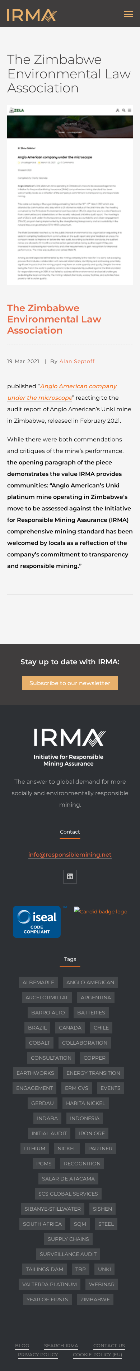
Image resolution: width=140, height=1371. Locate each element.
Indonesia (84, 1118)
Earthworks (35, 1073)
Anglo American (90, 982)
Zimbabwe (95, 1299)
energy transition (93, 1073)
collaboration (84, 1043)
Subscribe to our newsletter (70, 683)
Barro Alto (48, 1012)
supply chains (68, 1239)
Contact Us (109, 1345)
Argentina (96, 997)
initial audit (49, 1133)
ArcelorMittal (47, 997)
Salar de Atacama (68, 1178)
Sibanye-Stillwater (53, 1209)
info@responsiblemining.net (70, 854)
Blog (22, 1345)
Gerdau (42, 1103)
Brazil (37, 1027)
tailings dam (44, 1269)
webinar (102, 1284)
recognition (82, 1163)
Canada (70, 1027)
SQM (80, 1224)
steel (106, 1224)
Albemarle (38, 982)
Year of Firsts (47, 1299)
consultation (51, 1058)
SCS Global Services (68, 1194)
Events (111, 1088)
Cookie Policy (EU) (97, 1354)
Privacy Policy (38, 1354)
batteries (91, 1012)
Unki (104, 1269)
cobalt (39, 1043)
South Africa (42, 1224)
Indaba (47, 1118)
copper (95, 1058)
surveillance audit (68, 1254)
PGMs (44, 1163)
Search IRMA (61, 1345)
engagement (34, 1088)
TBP (80, 1269)
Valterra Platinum (49, 1284)
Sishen (102, 1209)
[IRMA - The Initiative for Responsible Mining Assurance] (61, 15)
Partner (100, 1148)
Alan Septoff (77, 361)
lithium (34, 1148)
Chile (101, 1027)
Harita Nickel (85, 1103)
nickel (66, 1148)
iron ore (92, 1133)
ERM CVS (76, 1088)
